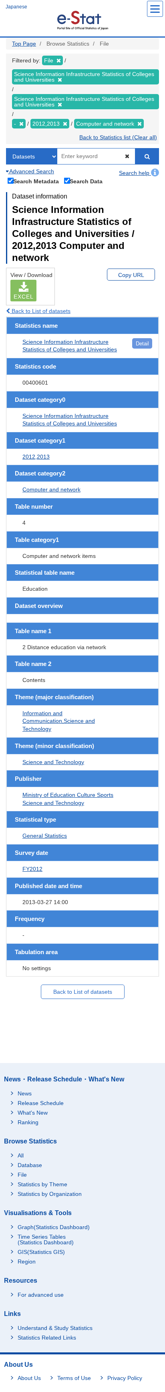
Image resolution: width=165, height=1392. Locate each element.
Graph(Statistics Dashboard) (54, 1227)
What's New (33, 1112)
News (25, 1093)
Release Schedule (41, 1103)
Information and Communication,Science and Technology (58, 721)
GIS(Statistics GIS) (41, 1252)
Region (27, 1261)
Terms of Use (74, 1378)
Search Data (86, 181)
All (21, 1155)
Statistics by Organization (50, 1194)
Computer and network (51, 489)
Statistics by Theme (42, 1184)
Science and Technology (53, 762)
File (22, 1174)
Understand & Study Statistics (55, 1328)
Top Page (24, 43)
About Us (29, 1378)
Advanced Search (31, 171)
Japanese (16, 6)
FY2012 (32, 869)
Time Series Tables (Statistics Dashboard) (46, 1239)
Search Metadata (36, 181)
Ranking (28, 1122)
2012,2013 (36, 456)
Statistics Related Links (47, 1337)
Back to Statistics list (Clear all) (118, 137)
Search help (135, 173)
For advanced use (41, 1295)
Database (30, 1165)
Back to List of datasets (40, 311)
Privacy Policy (124, 1378)
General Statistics (44, 835)
